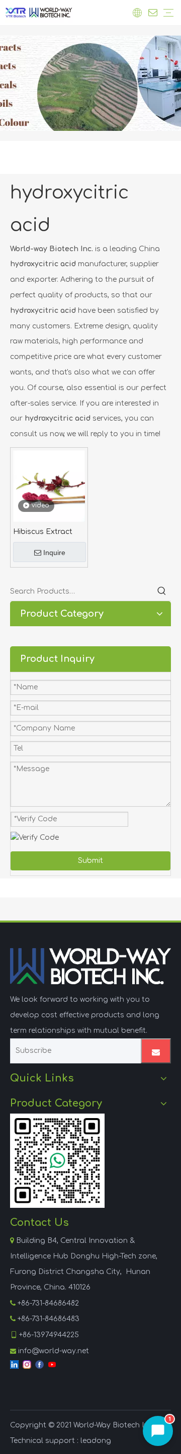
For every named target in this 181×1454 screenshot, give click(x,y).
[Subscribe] (156, 1050)
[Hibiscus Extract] (49, 485)
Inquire (54, 553)
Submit (90, 860)
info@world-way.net (53, 1351)
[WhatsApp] (57, 1161)
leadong (95, 1440)
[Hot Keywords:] (162, 592)
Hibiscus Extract (42, 531)
